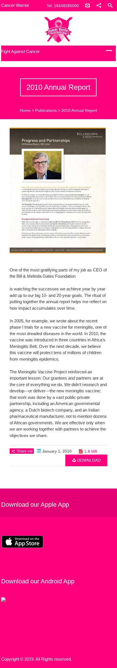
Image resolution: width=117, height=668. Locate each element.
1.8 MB (90, 451)
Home (25, 110)
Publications (46, 110)
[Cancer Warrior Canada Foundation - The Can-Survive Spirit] (58, 30)
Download (88, 460)
